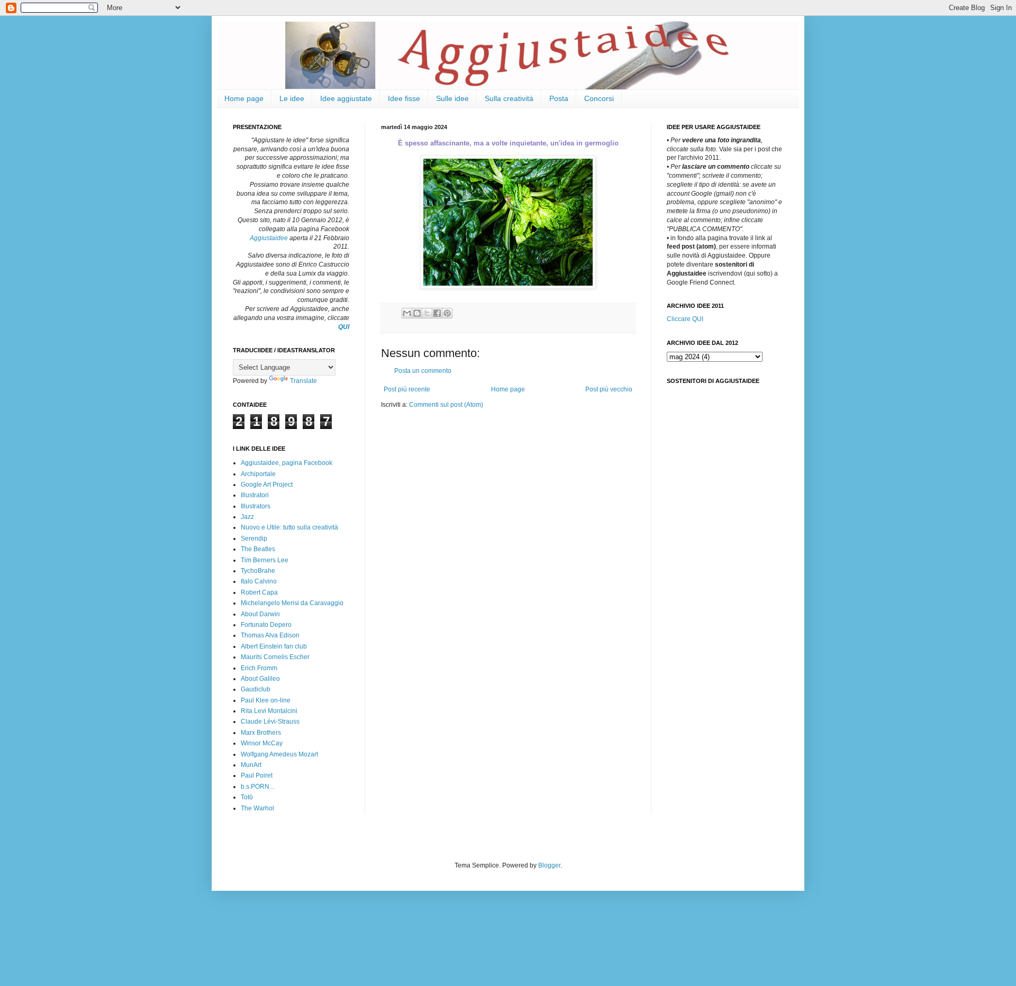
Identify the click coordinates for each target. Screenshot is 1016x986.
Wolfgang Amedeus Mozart (279, 754)
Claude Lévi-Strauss (270, 721)
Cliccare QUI (685, 319)
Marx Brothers (261, 732)
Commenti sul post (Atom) (446, 404)
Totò (247, 797)
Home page (244, 98)
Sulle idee (452, 98)
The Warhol (257, 808)
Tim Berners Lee (264, 560)
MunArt (251, 765)
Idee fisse (404, 98)
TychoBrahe (258, 570)
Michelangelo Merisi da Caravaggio (292, 603)
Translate (303, 381)
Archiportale (258, 474)
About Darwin (260, 614)
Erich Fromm (259, 668)
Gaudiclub (255, 689)
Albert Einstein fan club (274, 646)
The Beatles (258, 549)
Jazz (247, 517)
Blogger (549, 865)
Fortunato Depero (266, 624)
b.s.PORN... (257, 786)
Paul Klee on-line (266, 700)
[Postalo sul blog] (417, 313)
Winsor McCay (262, 743)
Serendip (254, 538)
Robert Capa (259, 592)
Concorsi (599, 98)
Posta (558, 98)
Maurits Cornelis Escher (275, 657)
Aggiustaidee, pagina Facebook (286, 463)
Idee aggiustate (346, 98)
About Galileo (260, 678)
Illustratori (255, 495)
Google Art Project (267, 484)
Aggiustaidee (269, 238)
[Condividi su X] (427, 313)
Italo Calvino (259, 581)
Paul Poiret (257, 775)
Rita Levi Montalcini (269, 711)
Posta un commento (422, 371)
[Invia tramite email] (407, 313)
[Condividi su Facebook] (437, 313)
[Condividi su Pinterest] (447, 313)
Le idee (291, 98)
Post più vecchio (608, 389)
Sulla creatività (509, 98)
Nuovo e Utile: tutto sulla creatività (289, 527)
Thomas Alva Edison (270, 635)
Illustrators (255, 506)
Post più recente (407, 389)
